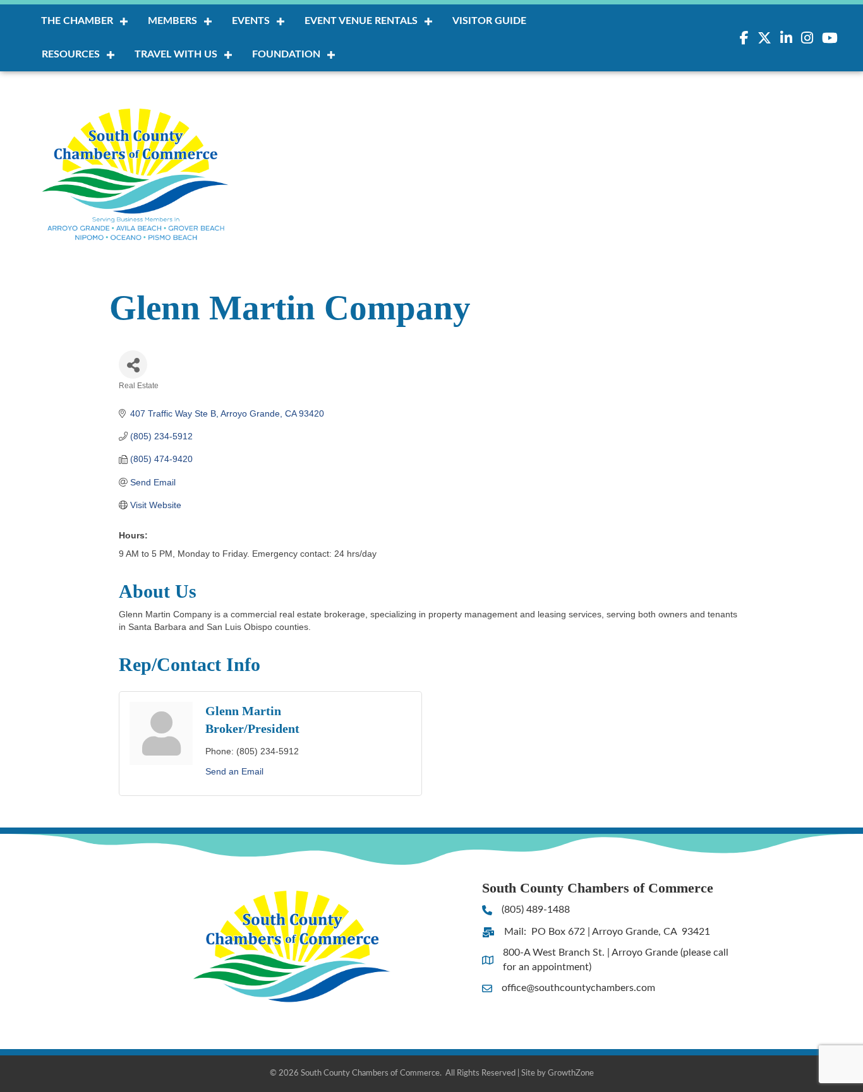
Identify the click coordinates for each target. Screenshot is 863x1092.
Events (251, 21)
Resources (71, 54)
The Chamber (77, 21)
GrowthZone (571, 1073)
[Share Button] (133, 364)
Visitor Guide (489, 21)
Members (172, 21)
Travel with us (176, 54)
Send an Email (234, 771)
